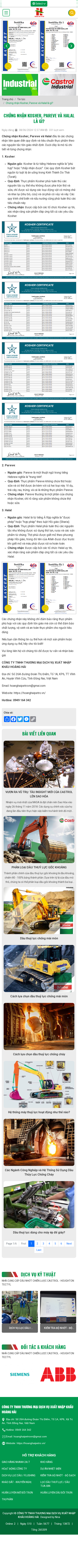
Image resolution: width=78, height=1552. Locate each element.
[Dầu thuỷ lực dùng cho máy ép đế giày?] (39, 1204)
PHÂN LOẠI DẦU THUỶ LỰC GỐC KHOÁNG (39, 867)
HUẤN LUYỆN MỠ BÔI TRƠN (17, 1492)
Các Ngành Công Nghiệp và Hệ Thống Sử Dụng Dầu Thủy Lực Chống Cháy (39, 1172)
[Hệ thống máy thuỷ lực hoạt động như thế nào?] (39, 1084)
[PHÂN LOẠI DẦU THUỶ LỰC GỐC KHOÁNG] (39, 839)
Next (69, 1243)
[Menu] (6, 12)
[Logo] (39, 12)
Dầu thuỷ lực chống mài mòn (39, 938)
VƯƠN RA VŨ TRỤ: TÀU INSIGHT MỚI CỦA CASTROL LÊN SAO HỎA (39, 794)
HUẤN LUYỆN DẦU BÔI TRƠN (56, 1492)
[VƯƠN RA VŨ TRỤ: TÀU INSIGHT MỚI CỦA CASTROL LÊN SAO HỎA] (39, 764)
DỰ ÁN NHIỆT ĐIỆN (50, 1468)
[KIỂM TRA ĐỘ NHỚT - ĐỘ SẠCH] (20, 1307)
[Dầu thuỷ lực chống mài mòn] (39, 910)
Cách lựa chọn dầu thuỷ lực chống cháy (39, 1054)
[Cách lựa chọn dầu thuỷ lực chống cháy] (39, 1026)
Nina (57, 1517)
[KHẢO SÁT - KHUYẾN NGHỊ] (58, 1307)
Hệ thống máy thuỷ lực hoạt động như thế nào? (39, 1112)
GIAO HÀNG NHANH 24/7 (16, 1462)
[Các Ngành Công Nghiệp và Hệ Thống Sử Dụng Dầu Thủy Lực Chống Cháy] (39, 1142)
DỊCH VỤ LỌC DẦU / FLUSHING (18, 1475)
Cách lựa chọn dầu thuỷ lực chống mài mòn (39, 996)
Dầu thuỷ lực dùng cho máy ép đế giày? (39, 1232)
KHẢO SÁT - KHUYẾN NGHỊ (58, 1328)
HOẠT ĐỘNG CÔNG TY (14, 1468)
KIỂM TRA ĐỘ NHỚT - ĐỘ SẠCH (20, 1328)
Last (38, 1249)
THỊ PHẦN (7, 1499)
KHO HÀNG (46, 1462)
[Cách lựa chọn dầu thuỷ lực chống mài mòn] (39, 968)
